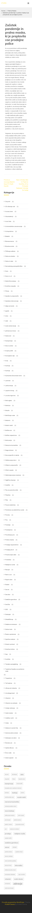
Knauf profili (9, 351)
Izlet (6, 321)
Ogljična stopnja (10, 480)
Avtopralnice (9, 231)
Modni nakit (9, 425)
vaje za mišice (21, 874)
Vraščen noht (9, 718)
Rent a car (8, 574)
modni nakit (21, 797)
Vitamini (7, 698)
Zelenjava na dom (10, 738)
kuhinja (14, 793)
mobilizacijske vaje (9, 797)
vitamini (8, 879)
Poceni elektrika (10, 505)
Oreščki (7, 485)
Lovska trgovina (10, 395)
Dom (6, 271)
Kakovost (8, 336)
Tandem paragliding (11, 664)
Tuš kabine (8, 683)
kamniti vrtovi (22, 779)
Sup (6, 654)
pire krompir (7, 820)
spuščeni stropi (19, 851)
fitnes (14, 779)
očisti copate (21, 815)
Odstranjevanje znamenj (13, 475)
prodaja (8, 834)
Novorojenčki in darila (12, 455)
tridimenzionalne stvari (10, 870)
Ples (6, 500)
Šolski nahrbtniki (10, 634)
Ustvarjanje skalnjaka (10, 874)
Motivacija (8, 440)
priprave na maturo (14, 829)
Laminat (7, 380)
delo (22, 774)
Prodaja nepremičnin (11, 545)
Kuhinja (7, 365)
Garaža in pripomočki (12, 296)
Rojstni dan (8, 579)
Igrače (7, 311)
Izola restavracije (10, 326)
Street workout (10, 644)
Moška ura (8, 430)
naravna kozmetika (12, 802)
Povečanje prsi (10, 535)
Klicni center (9, 346)
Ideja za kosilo (9, 306)
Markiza (7, 405)
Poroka (7, 515)
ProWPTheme (10, 904)
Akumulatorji (9, 216)
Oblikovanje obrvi (10, 460)
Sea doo (7, 594)
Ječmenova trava (10, 331)
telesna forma (8, 865)
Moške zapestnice (11, 435)
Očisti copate (9, 470)
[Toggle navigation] (28, 3)
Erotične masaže (10, 286)
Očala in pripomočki (11, 465)
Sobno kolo (8, 629)
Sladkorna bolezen (11, 624)
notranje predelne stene (10, 806)
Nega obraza (9, 450)
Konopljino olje (10, 356)
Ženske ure (8, 743)
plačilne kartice (17, 820)
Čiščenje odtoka (10, 251)
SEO (6, 609)
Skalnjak (8, 614)
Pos (6, 520)
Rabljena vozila (10, 564)
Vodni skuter (9, 713)
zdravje (17, 883)
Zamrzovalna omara (11, 733)
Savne (7, 589)
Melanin (7, 420)
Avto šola (8, 221)
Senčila (7, 604)
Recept (7, 569)
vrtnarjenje (7, 883)
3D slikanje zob (10, 206)
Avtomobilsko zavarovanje (13, 226)
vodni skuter (18, 879)
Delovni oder (9, 261)
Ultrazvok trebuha (11, 688)
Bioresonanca (9, 241)
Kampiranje (9, 341)
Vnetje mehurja (10, 708)
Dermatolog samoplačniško (13, 266)
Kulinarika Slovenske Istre (13, 375)
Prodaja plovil (9, 550)
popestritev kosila (20, 824)
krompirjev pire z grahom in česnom (13, 788)
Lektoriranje (9, 385)
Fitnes (7, 291)
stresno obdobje (9, 856)
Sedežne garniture (11, 599)
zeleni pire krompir (9, 888)
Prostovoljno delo (10, 555)
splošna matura (8, 851)
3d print (7, 201)
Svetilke (7, 659)
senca (7, 847)
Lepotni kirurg (9, 390)
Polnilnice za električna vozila (14, 510)
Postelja (7, 525)
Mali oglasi (8, 400)
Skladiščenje (9, 619)
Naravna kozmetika (11, 445)
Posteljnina (8, 530)
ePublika (3, 3)
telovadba (18, 865)
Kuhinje (7, 370)
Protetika (8, 559)
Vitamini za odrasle (11, 703)
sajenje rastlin (8, 838)
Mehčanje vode (10, 415)
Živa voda (8, 753)
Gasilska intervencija (11, 301)
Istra (6, 316)
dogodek (7, 779)
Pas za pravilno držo (11, 490)
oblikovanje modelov (10, 815)
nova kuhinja (9, 811)
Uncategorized (10, 693)
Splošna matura (10, 639)
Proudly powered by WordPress (13, 902)
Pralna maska (9, 540)
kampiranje (9, 784)
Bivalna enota (9, 246)
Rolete (7, 584)
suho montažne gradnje (10, 860)
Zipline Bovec (9, 748)
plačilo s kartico (8, 824)
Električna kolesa (10, 281)
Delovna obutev (10, 256)
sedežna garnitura (11, 843)
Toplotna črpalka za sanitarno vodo (14, 670)
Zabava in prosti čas (11, 728)
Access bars (9, 211)
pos (6, 829)
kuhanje (7, 792)
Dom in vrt (8, 276)
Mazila (7, 410)
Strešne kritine (10, 649)
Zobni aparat (9, 758)
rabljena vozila (19, 834)
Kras (6, 361)
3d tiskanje (14, 774)
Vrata (7, 723)
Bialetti (7, 236)
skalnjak (14, 847)
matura (22, 792)
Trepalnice (8, 678)
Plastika (7, 495)
